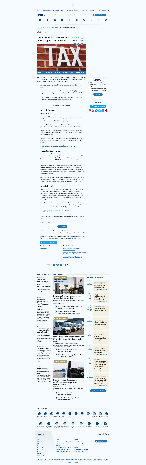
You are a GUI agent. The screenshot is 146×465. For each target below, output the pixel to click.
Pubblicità (39, 442)
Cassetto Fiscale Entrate (63, 449)
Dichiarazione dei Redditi (48, 10)
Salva (57, 72)
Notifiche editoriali (42, 453)
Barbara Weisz (76, 37)
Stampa (48, 72)
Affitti (96, 294)
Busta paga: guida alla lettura (80, 446)
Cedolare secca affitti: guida (64, 442)
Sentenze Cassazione (99, 306)
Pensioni (92, 10)
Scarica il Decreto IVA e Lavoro (62, 105)
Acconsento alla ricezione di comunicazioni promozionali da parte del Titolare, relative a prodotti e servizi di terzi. (68, 232)
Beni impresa (97, 359)
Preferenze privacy (42, 451)
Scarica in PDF (67, 72)
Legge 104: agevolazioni (82, 449)
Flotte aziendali (61, 361)
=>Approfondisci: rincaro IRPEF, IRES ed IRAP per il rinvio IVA (58, 146)
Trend (38, 10)
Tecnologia (83, 15)
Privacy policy (40, 447)
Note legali (39, 444)
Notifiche (79, 72)
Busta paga (76, 10)
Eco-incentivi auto (61, 318)
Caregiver (96, 319)
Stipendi (71, 10)
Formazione (41, 346)
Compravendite (98, 333)
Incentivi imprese (59, 10)
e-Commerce (41, 326)
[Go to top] (126, 460)
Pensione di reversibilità (100, 347)
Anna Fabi (105, 301)
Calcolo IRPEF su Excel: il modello (63, 452)
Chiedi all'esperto (99, 390)
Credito (66, 10)
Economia (50, 15)
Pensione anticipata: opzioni (64, 447)
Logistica (46, 32)
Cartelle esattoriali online (82, 444)
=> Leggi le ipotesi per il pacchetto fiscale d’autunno (55, 211)
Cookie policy (40, 449)
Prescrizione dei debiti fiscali (80, 452)
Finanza (57, 15)
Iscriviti (98, 94)
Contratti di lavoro (85, 10)
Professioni (71, 15)
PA (77, 15)
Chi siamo (39, 440)
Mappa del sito (40, 455)
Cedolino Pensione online (82, 442)
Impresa (63, 15)
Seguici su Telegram (49, 242)
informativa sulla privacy (73, 239)
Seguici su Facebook (99, 106)
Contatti (39, 446)
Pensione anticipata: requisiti (62, 444)
